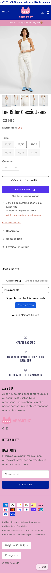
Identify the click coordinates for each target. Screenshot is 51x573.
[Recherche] (9, 12)
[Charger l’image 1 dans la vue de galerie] (25, 60)
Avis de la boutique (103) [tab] (36, 281)
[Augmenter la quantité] (16, 167)
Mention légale (24, 534)
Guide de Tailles (11, 222)
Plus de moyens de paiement (25, 196)
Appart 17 (14, 563)
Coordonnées (8, 534)
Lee (20, 127)
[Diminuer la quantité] (5, 167)
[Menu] (3, 12)
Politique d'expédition (35, 530)
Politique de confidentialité (14, 526)
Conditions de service (12, 530)
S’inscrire (25, 484)
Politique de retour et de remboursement (21, 522)
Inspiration (40, 534)
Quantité (7, 161)
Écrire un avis (25, 305)
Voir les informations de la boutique (23, 215)
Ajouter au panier (25, 179)
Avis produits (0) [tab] (13, 281)
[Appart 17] (25, 12)
